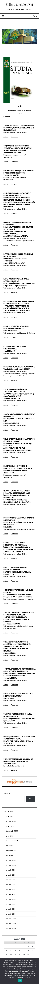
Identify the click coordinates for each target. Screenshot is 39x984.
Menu (35, 16)
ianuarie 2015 (10, 890)
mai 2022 (9, 855)
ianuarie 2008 (11, 924)
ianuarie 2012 (10, 904)
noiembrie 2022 (11, 851)
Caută (7, 793)
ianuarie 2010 (10, 914)
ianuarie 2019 (10, 870)
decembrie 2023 (12, 841)
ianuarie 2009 (11, 919)
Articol (5, 137)
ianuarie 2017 (10, 880)
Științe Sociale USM (19, 4)
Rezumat (14, 137)
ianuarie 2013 (10, 899)
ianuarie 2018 (10, 875)
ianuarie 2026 (11, 821)
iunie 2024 (10, 836)
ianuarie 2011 (10, 909)
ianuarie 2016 (10, 885)
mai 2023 (9, 846)
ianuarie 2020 (11, 865)
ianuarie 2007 (11, 929)
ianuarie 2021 (10, 860)
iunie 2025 (10, 826)
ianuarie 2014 (10, 894)
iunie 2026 (10, 816)
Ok (20, 981)
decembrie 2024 (12, 831)
